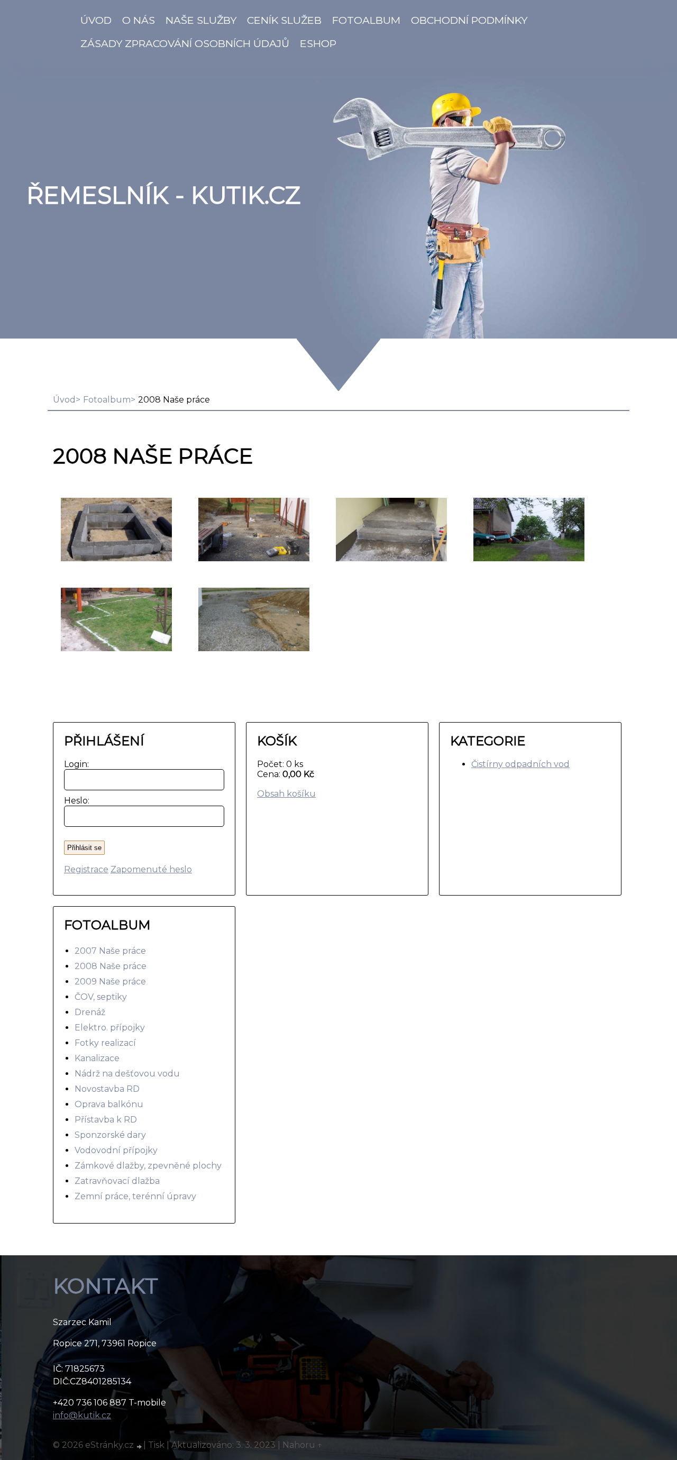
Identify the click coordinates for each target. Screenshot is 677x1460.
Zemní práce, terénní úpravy (135, 1196)
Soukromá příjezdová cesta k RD (519, 530)
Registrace (86, 869)
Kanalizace (97, 1058)
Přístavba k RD (106, 1120)
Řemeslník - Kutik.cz (163, 195)
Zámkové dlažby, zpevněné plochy (148, 1166)
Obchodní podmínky (469, 20)
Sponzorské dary (110, 1135)
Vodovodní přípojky (116, 1150)
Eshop (318, 43)
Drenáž (90, 1012)
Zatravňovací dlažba (117, 1181)
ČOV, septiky (101, 997)
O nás (138, 20)
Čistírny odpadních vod (520, 764)
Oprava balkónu (109, 1104)
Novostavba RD (107, 1089)
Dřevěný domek (98, 530)
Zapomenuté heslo (151, 869)
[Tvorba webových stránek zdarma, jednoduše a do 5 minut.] (139, 1446)
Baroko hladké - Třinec (97, 620)
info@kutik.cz (82, 1415)
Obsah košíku (286, 794)
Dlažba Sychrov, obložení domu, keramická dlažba (381, 530)
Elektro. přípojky (110, 1028)
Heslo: (74, 801)
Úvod (96, 20)
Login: (74, 764)
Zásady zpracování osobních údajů (184, 43)
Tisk (156, 1445)
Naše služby (201, 20)
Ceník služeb (284, 20)
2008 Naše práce (111, 966)
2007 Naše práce (110, 951)
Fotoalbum (366, 20)
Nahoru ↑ (302, 1445)
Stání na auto (235, 530)
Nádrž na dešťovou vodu (127, 1074)
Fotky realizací (105, 1043)
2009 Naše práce (110, 982)
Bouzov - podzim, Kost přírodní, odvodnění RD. (252, 620)
